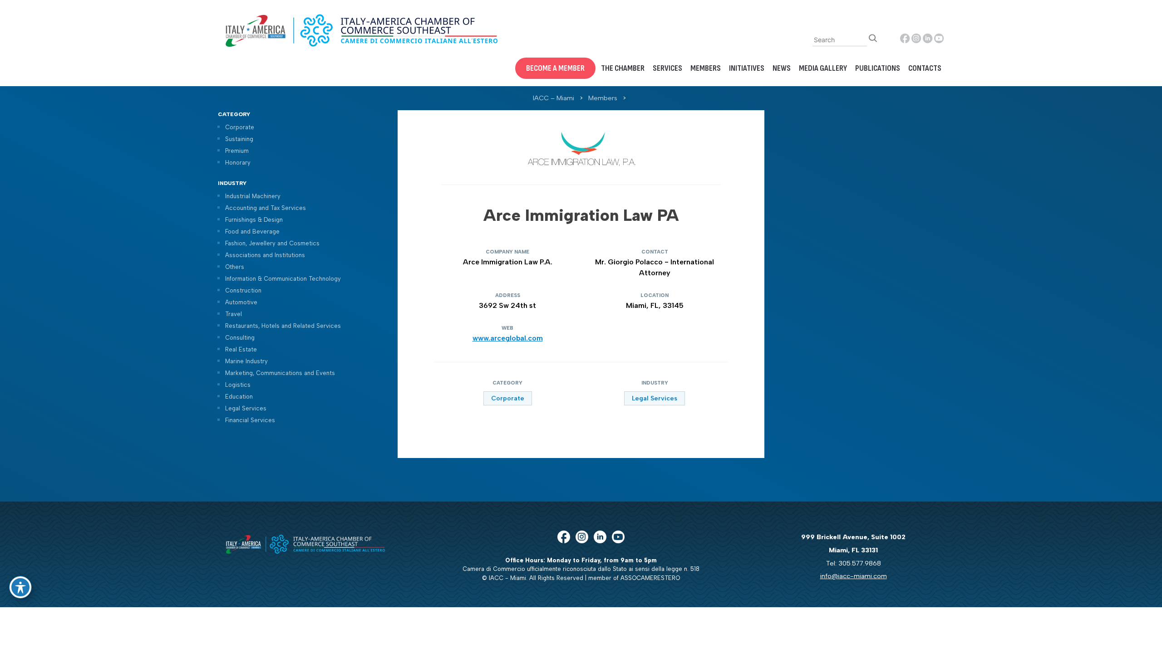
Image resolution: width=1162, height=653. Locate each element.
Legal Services (245, 408)
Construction (243, 290)
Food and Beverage (252, 231)
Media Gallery (823, 68)
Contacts (924, 68)
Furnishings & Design (254, 219)
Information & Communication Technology (283, 278)
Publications (877, 68)
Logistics (238, 384)
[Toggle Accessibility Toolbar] (20, 587)
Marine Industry (246, 361)
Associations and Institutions (265, 255)
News (782, 68)
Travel (233, 314)
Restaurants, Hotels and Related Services (283, 325)
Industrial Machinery (253, 196)
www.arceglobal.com (508, 338)
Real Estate (241, 349)
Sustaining (239, 139)
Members (705, 68)
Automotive (241, 302)
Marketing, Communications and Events (280, 373)
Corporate (239, 127)
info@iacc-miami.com (853, 576)
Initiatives (746, 68)
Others (234, 266)
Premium (237, 150)
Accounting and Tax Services (265, 208)
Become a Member (555, 68)
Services (667, 68)
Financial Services (250, 420)
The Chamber (623, 68)
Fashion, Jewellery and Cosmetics (272, 243)
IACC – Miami (553, 98)
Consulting (240, 337)
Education (239, 396)
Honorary (238, 162)
